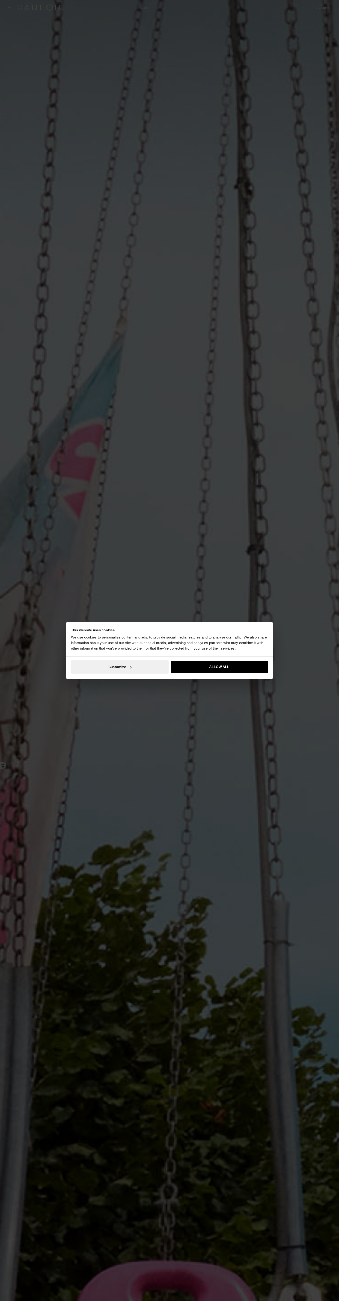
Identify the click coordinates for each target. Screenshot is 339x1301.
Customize (117, 667)
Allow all (219, 667)
